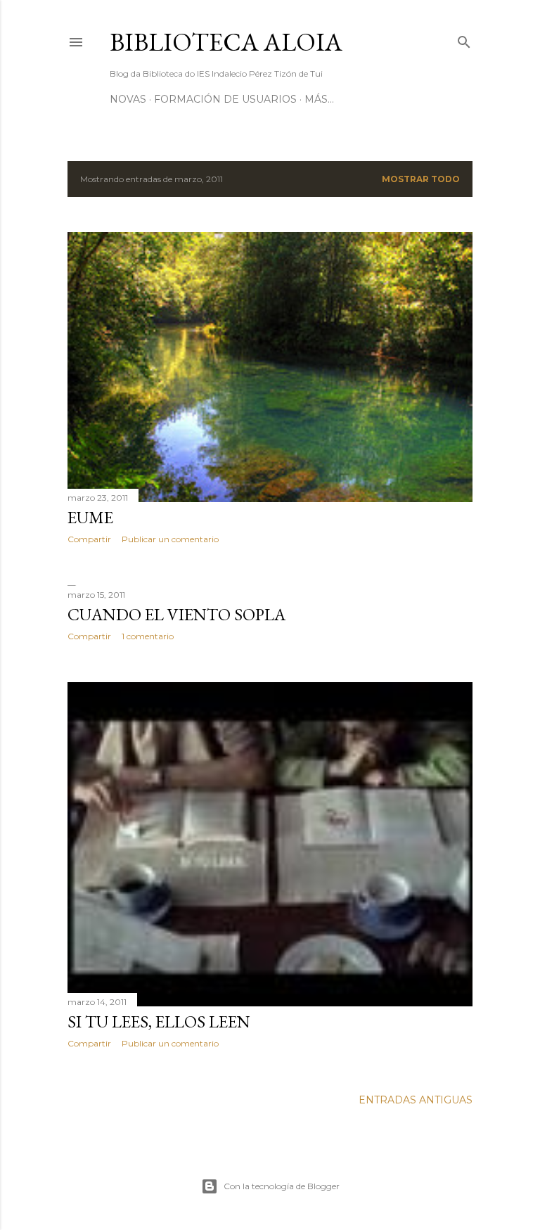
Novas (128, 99)
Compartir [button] (89, 539)
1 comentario (148, 636)
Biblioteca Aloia (226, 41)
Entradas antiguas (415, 1100)
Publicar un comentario (170, 539)
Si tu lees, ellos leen (159, 1021)
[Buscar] (464, 39)
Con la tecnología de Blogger (282, 1186)
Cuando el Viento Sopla (176, 614)
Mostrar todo (421, 179)
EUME (90, 517)
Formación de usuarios (225, 99)
